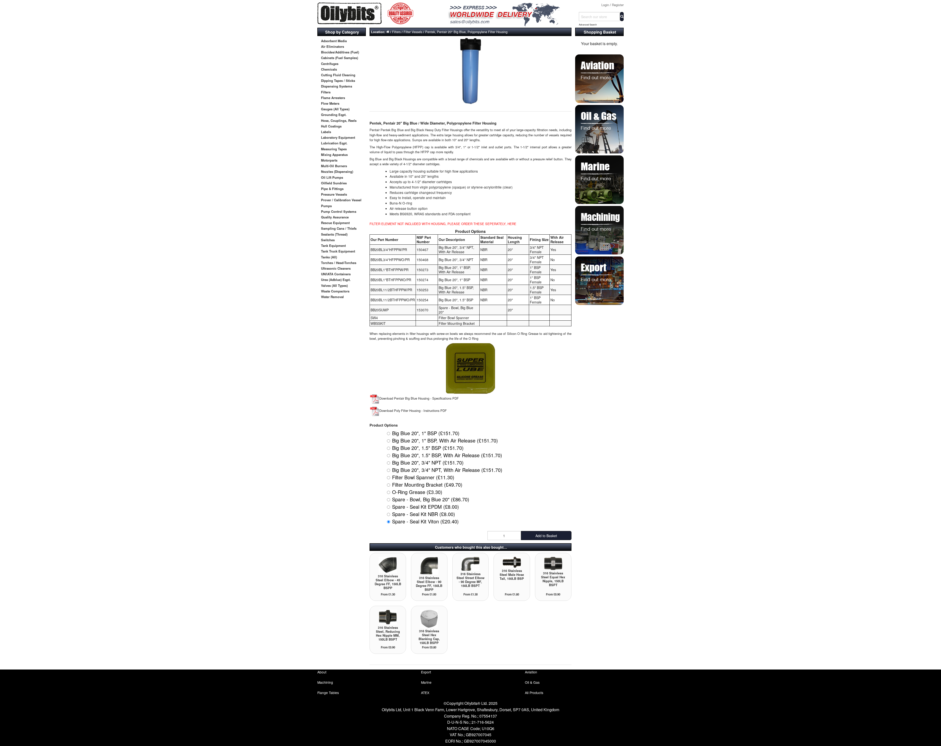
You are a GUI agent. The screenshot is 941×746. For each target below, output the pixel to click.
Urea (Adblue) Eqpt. (336, 279)
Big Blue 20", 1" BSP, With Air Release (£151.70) (445, 440)
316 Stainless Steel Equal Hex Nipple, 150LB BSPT (553, 579)
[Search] (622, 16)
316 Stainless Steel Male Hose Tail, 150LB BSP (512, 575)
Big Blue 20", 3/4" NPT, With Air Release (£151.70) (447, 469)
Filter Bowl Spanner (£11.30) (423, 477)
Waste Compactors (335, 291)
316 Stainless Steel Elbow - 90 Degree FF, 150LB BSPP (429, 584)
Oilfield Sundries (334, 183)
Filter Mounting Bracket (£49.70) (427, 484)
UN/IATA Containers (336, 274)
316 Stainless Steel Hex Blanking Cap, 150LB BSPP (429, 637)
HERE (512, 223)
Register (618, 4)
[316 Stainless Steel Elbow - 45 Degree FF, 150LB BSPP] (388, 564)
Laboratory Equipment (338, 137)
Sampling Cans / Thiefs (339, 228)
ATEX (425, 692)
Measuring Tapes (334, 149)
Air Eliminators (332, 46)
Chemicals (329, 69)
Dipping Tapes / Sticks (338, 80)
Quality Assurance (335, 217)
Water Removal (332, 296)
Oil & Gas (532, 682)
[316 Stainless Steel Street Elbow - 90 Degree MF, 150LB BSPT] (470, 563)
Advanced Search (588, 24)
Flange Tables (328, 692)
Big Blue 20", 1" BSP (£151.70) (425, 433)
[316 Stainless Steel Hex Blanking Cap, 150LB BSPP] (429, 618)
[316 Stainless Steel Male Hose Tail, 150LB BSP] (512, 561)
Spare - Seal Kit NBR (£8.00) (423, 514)
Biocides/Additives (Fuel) (340, 52)
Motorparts (329, 160)
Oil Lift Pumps (332, 177)
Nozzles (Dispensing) (337, 171)
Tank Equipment (333, 245)
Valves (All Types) (334, 285)
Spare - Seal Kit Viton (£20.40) (425, 521)
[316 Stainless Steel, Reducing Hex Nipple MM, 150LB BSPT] (388, 616)
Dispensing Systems (336, 86)
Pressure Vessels (334, 194)
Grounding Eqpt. (334, 114)
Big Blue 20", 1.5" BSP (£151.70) (428, 447)
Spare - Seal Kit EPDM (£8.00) (425, 506)
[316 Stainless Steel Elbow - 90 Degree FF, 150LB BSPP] (429, 565)
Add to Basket (546, 535)
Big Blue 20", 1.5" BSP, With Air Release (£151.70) (447, 455)
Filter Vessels (413, 31)
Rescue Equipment (335, 222)
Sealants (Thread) (334, 234)
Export (426, 672)
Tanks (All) (329, 257)
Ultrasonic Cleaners (336, 268)
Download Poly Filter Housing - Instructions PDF (413, 410)
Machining (325, 682)
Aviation (531, 672)
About (321, 672)
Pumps (326, 205)
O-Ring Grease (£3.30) (417, 491)
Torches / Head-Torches (338, 262)
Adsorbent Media (334, 40)
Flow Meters (330, 103)
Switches (328, 240)
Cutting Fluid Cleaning (338, 75)
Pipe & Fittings (332, 188)
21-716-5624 (482, 722)
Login (605, 4)
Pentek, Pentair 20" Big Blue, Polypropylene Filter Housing (466, 31)
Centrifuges (329, 63)
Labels (326, 131)
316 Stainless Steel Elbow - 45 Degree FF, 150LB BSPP (388, 582)
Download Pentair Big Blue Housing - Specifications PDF (419, 398)
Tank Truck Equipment (338, 251)
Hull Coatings (331, 126)
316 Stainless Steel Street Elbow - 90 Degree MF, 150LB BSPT (470, 580)
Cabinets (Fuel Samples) (339, 57)
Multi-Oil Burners (334, 166)
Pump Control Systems (338, 211)
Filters (326, 92)
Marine (426, 682)
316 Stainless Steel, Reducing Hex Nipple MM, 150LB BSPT (388, 633)
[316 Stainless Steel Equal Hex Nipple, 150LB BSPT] (553, 563)
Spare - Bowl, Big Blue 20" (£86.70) (430, 499)
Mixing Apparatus (334, 154)
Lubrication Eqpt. (334, 143)
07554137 (488, 716)
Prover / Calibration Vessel (341, 200)
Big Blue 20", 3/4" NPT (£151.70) (428, 462)
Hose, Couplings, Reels (339, 120)
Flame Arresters (333, 97)
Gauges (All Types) (335, 109)
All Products (534, 692)
